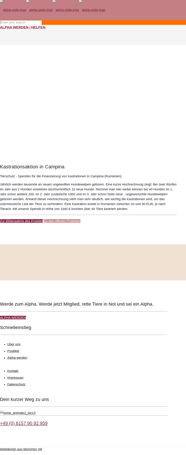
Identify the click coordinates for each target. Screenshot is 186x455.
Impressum (15, 377)
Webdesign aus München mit (21, 449)
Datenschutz (16, 384)
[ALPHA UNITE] (52, 10)
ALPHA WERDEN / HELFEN (22, 27)
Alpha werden (17, 358)
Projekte (13, 351)
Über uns (14, 344)
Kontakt (12, 371)
